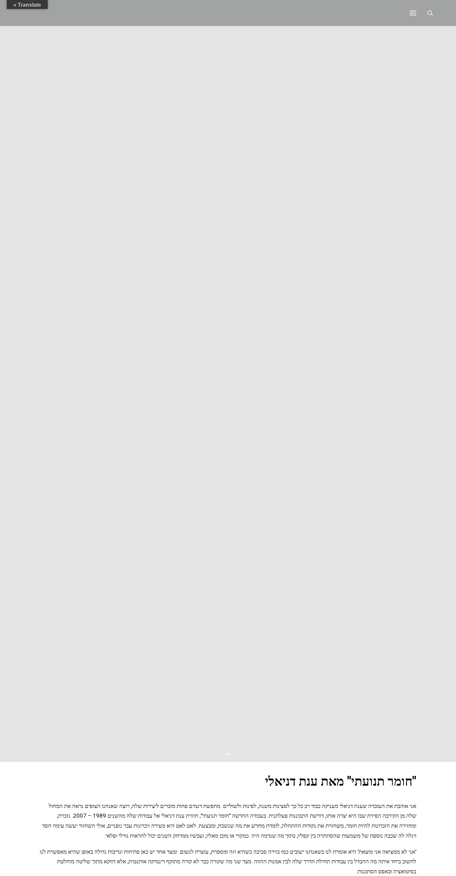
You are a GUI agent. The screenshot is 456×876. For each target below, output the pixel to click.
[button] (413, 13)
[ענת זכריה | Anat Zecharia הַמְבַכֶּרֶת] (73, 13)
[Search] (433, 13)
